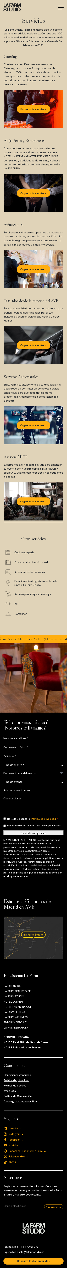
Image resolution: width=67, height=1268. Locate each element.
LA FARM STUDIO (14, 996)
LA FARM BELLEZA (14, 1012)
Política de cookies (15, 1085)
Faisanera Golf (17, 1156)
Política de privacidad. (43, 818)
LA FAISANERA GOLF (16, 1027)
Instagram (14, 1134)
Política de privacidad (16, 1080)
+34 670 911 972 (28, 1247)
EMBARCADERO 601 (15, 1022)
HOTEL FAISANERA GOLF (18, 1007)
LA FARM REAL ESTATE (17, 991)
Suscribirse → (53, 1206)
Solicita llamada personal (33, 833)
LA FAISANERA (12, 986)
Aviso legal (10, 1091)
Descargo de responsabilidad (21, 1101)
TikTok (12, 1162)
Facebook (14, 1140)
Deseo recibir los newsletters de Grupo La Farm (34, 825)
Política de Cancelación (18, 1096)
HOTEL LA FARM (13, 1001)
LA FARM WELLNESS (16, 1017)
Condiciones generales (17, 1075)
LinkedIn (13, 1128)
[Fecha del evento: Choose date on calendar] (61, 774)
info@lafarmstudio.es (31, 1252)
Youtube (14, 1145)
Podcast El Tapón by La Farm (26, 1151)
